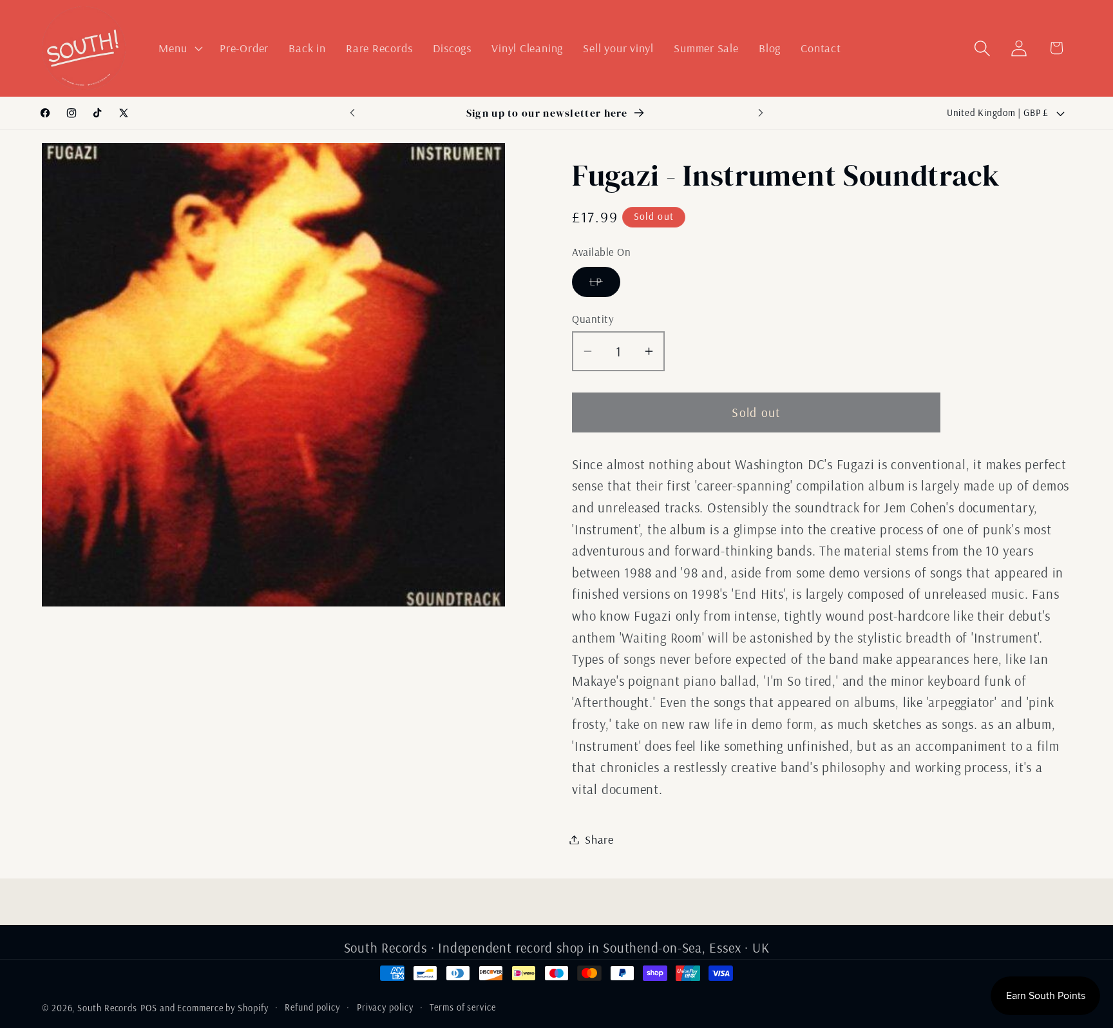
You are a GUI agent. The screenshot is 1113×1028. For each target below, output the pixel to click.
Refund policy (312, 1007)
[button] (179, 48)
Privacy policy (385, 1007)
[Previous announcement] (352, 113)
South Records (107, 1008)
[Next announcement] (761, 113)
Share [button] (599, 839)
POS (148, 1008)
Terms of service (463, 1007)
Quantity (593, 318)
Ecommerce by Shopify (222, 1008)
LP (604, 284)
